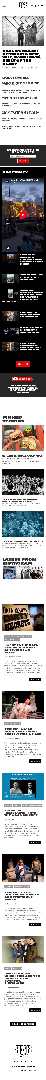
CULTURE (19, 503)
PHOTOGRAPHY (34, 546)
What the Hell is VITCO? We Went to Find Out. (21, 105)
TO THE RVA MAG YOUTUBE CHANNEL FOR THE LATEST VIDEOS (23, 389)
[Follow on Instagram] (31, 5)
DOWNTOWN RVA (9, 461)
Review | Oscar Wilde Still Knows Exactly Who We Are (23, 731)
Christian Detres (13, 738)
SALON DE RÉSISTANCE (32, 805)
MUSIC (24, 68)
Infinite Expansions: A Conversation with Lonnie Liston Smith (21, 91)
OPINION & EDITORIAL (18, 546)
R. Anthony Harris (13, 459)
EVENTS (8, 805)
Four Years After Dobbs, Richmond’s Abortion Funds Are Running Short (21, 112)
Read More (35, 679)
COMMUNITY (28, 459)
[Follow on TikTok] (38, 5)
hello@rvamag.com (29, 1066)
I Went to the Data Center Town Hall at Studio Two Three (21, 649)
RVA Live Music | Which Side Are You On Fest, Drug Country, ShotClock (22, 978)
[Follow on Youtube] (42, 5)
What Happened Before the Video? (20, 98)
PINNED (31, 461)
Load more (23, 364)
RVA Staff (9, 503)
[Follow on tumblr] (21, 1061)
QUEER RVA (32, 68)
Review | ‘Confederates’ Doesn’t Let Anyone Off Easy (20, 84)
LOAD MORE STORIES (23, 1024)
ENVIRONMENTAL (24, 636)
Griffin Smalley (12, 68)
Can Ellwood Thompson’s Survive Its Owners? (21, 127)
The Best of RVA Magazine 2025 (22, 541)
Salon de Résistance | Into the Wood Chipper (21, 813)
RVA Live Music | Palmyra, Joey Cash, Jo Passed (22, 120)
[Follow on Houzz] (35, 5)
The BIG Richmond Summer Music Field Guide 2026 (20, 500)
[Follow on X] (18, 1061)
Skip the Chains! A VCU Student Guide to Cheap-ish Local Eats (23, 456)
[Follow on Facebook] (14, 1061)
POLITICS (13, 548)
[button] (9, 572)
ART (17, 543)
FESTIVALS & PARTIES (32, 503)
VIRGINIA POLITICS (12, 640)
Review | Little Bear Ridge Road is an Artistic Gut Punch (22, 896)
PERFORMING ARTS (12, 724)
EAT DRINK (22, 461)
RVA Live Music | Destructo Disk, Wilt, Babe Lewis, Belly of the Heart (21, 57)
